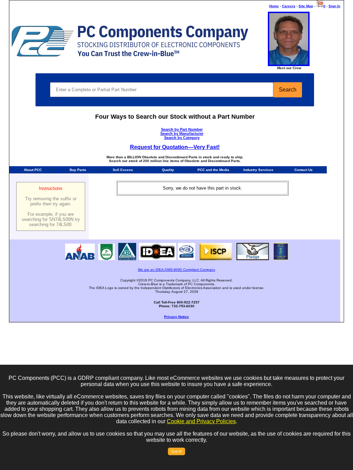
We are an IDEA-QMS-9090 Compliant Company (176, 269)
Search (287, 90)
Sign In (334, 6)
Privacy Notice (176, 317)
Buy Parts (78, 170)
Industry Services (258, 170)
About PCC (33, 170)
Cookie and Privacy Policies (201, 421)
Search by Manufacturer (181, 133)
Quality (168, 170)
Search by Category (182, 138)
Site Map (306, 6)
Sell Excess (123, 170)
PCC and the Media (213, 170)
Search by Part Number (182, 129)
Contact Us (303, 170)
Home (274, 6)
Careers (288, 6)
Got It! (176, 451)
